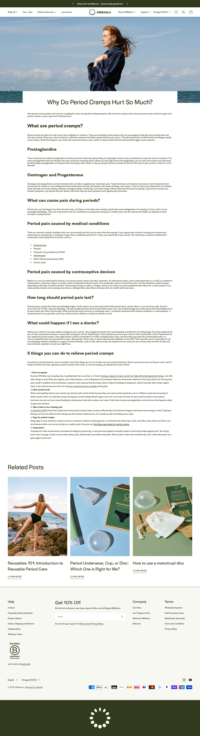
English (11, 679)
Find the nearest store (174, 612)
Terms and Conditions (174, 623)
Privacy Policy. (98, 623)
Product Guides (15, 618)
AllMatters (19, 687)
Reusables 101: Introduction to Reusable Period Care (35, 566)
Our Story (137, 607)
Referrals (137, 623)
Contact (11, 607)
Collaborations (14, 628)
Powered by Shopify (34, 687)
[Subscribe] (122, 616)
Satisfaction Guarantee (175, 618)
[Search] (176, 12)
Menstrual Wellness (141, 618)
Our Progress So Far (141, 612)
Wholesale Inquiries (173, 607)
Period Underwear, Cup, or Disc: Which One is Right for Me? (99, 566)
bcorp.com (25, 663)
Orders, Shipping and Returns (21, 623)
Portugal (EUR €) (160, 11)
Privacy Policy (171, 628)
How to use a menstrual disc (158, 563)
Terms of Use (85, 623)
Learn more (15, 576)
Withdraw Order (15, 634)
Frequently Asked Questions (20, 612)
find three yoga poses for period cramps (111, 424)
